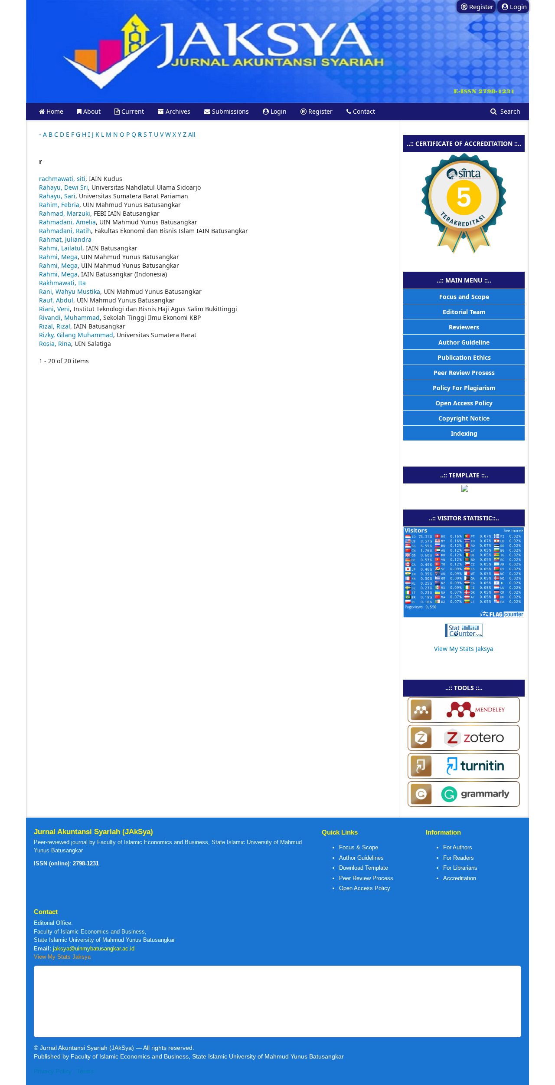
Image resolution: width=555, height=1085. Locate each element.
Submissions (229, 111)
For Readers (458, 858)
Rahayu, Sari (57, 196)
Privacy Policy (53, 1071)
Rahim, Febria (59, 205)
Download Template (363, 868)
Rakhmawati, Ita (62, 283)
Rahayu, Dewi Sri (63, 187)
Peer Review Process (366, 878)
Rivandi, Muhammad (69, 317)
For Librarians (460, 868)
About (91, 111)
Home (54, 111)
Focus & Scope (358, 847)
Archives (177, 111)
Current (132, 111)
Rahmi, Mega (58, 257)
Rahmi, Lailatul (60, 248)
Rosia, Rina (55, 343)
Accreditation (459, 878)
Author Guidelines (361, 858)
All (192, 134)
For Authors (457, 847)
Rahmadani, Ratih (65, 231)
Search (509, 111)
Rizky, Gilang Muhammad (76, 335)
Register (320, 111)
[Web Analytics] (463, 630)
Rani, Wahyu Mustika (69, 291)
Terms (85, 1071)
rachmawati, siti (62, 178)
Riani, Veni (54, 309)
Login (278, 111)
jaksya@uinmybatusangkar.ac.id (93, 948)
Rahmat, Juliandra (65, 239)
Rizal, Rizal (54, 326)
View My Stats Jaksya (463, 648)
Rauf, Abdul (56, 300)
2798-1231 (86, 863)
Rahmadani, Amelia (67, 222)
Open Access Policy (364, 888)
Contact (363, 111)
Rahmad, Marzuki (64, 213)
